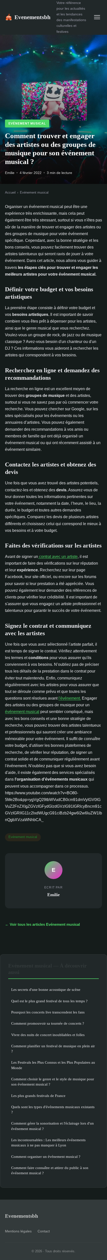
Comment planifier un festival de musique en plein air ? (53, 1048)
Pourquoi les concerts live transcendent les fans (48, 1012)
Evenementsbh (28, 17)
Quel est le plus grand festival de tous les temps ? (49, 1001)
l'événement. (69, 698)
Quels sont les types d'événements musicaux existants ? (53, 1109)
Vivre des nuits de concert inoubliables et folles (48, 1035)
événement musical (22, 712)
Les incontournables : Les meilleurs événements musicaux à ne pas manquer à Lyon (48, 1142)
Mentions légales (18, 1231)
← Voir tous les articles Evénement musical (42, 924)
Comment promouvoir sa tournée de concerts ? (47, 1023)
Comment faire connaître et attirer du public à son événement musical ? (49, 1170)
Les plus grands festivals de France (38, 1095)
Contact (44, 1231)
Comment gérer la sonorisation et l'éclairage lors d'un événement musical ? (52, 1126)
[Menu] (97, 17)
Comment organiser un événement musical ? (45, 1156)
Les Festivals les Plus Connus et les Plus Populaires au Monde (53, 1065)
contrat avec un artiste (58, 556)
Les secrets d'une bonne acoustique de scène (45, 989)
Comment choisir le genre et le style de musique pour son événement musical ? (52, 1081)
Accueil (10, 192)
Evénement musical (27, 123)
